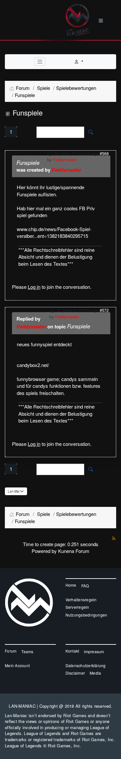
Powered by (44, 550)
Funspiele (27, 162)
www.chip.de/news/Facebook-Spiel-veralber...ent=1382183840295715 (54, 232)
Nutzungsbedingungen (86, 615)
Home (71, 585)
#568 (104, 153)
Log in (34, 286)
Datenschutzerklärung (86, 665)
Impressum (94, 651)
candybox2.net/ (33, 364)
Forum (10, 651)
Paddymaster (65, 159)
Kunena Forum (73, 550)
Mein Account (17, 665)
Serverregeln (77, 607)
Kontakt (72, 651)
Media (95, 673)
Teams (27, 651)
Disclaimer (75, 673)
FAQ (85, 585)
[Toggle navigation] (40, 61)
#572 (104, 310)
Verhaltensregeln (81, 599)
